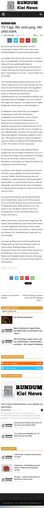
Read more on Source (9, 268)
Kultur (13, 23)
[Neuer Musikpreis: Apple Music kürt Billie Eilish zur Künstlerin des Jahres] (6, 331)
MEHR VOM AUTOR (9, 311)
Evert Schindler (9, 35)
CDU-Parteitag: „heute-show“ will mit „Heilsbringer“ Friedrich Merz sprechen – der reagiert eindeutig (28, 341)
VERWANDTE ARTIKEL (10, 308)
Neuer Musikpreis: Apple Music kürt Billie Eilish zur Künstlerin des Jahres (28, 331)
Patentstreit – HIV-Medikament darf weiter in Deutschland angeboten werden (27, 468)
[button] (41, 14)
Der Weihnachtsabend (23, 317)
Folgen (38, 363)
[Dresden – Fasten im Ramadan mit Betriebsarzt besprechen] (6, 480)
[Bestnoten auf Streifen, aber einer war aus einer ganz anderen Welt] (6, 426)
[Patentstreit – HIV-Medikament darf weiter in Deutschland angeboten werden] (6, 468)
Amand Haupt (5, 410)
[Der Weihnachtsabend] (6, 320)
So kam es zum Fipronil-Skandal (10, 296)
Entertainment (6, 23)
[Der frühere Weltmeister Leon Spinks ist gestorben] (22, 390)
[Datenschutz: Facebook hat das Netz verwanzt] (6, 457)
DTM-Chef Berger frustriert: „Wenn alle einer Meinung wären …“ (33, 297)
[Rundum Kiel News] (22, 5)
